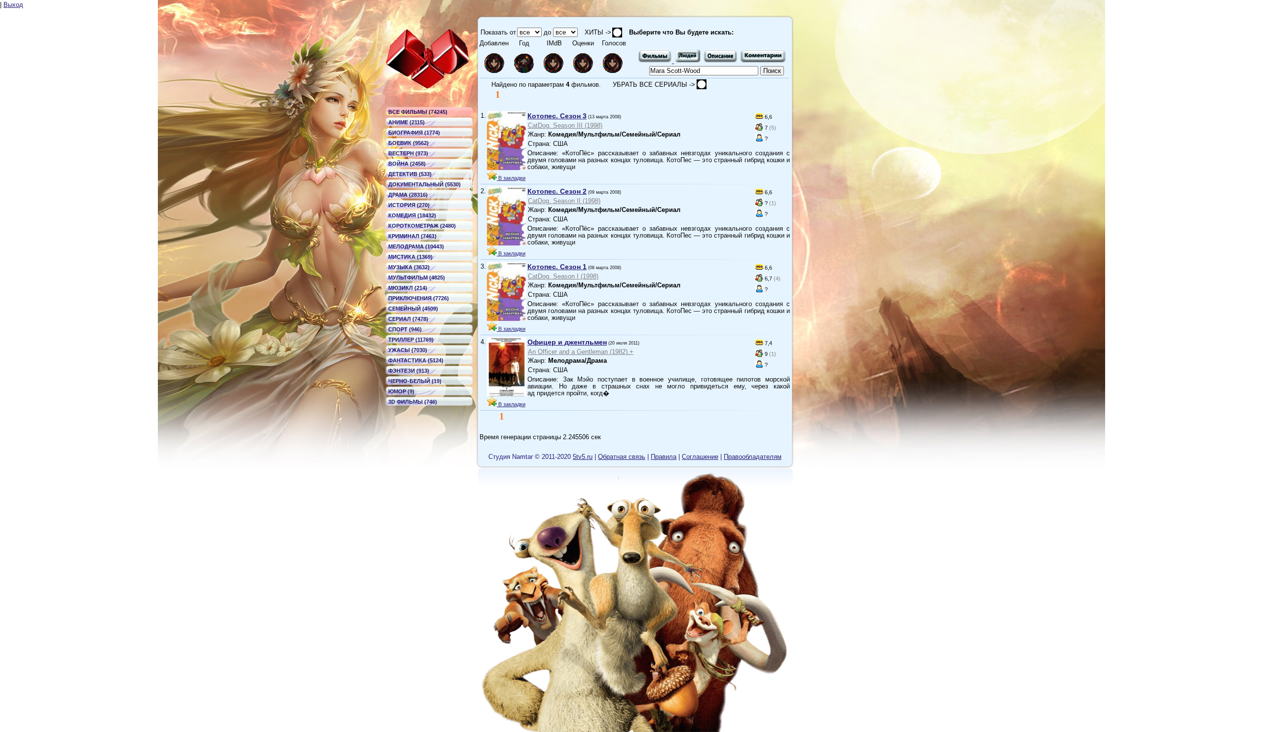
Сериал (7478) (408, 319)
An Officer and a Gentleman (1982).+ (580, 351)
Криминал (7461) (412, 236)
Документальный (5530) (424, 184)
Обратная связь (621, 456)
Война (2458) (407, 164)
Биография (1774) (414, 133)
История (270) (409, 205)
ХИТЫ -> (595, 32)
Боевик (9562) (408, 143)
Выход (13, 4)
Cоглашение (700, 456)
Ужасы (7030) (407, 350)
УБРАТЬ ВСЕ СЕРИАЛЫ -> (655, 84)
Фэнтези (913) (408, 371)
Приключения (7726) (418, 298)
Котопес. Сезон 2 (557, 191)
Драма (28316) (408, 195)
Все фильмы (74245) (417, 112)
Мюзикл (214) (407, 288)
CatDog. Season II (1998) (564, 201)
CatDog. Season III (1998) (565, 125)
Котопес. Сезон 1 (557, 267)
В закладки (511, 178)
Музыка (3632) (409, 267)
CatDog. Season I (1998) (563, 276)
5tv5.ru (583, 456)
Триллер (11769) (411, 340)
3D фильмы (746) (412, 402)
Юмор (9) (401, 391)
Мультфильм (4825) (416, 277)
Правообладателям (752, 456)
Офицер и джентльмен (567, 342)
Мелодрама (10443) (416, 246)
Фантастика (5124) (416, 360)
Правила (663, 456)
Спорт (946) (405, 329)
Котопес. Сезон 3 (557, 116)
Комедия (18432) (412, 215)
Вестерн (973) (408, 153)
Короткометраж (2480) (422, 226)
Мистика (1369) (410, 257)
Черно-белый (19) (415, 381)
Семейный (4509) (413, 309)
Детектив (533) (410, 174)
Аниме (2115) (406, 122)
